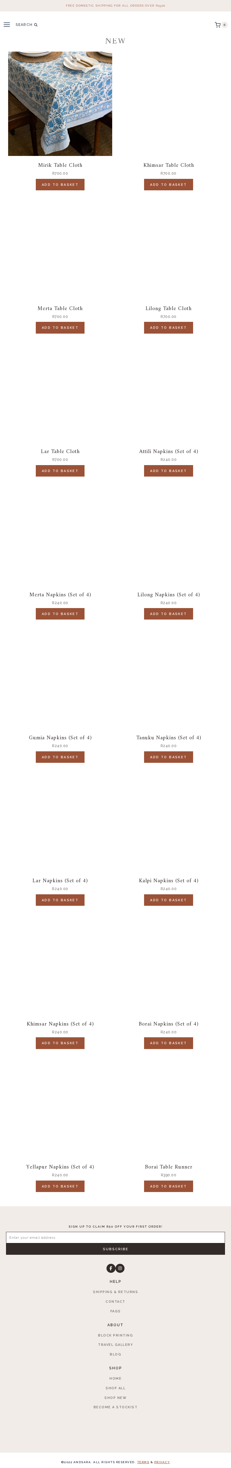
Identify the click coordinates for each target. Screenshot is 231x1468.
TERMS (143, 1462)
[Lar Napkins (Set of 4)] (60, 819)
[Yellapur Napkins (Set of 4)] (60, 1105)
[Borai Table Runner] (168, 1105)
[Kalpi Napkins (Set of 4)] (168, 819)
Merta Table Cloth (60, 308)
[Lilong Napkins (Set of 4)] (168, 533)
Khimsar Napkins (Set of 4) (60, 1024)
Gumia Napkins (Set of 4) (60, 738)
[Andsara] (115, 25)
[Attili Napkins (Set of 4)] (168, 390)
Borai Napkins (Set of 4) (169, 1024)
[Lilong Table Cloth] (168, 247)
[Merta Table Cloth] (60, 247)
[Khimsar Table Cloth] (168, 104)
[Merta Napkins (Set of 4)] (60, 533)
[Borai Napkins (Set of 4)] (168, 962)
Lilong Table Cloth (169, 308)
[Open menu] (9, 25)
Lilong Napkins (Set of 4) (168, 595)
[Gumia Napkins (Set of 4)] (60, 676)
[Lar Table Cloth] (60, 390)
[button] (115, 1249)
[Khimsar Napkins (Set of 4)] (60, 962)
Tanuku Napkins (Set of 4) (168, 738)
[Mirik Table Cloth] (60, 104)
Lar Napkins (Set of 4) (60, 881)
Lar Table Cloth (60, 451)
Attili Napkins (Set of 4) (168, 451)
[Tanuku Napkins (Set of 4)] (168, 676)
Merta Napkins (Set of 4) (60, 595)
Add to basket (60, 185)
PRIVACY (162, 1462)
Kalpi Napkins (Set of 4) (169, 881)
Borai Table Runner (168, 1167)
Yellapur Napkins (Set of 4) (60, 1167)
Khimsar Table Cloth (168, 165)
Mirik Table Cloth (60, 165)
